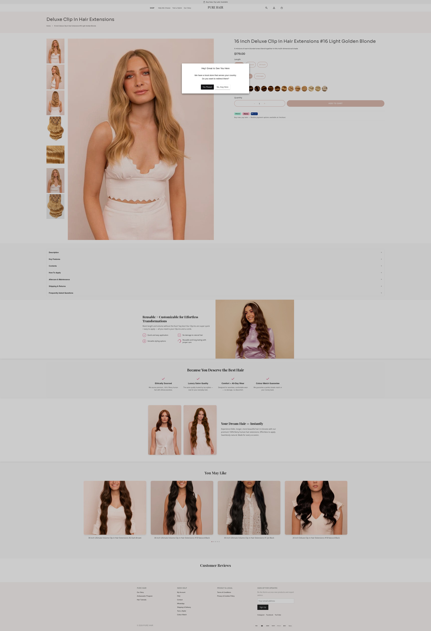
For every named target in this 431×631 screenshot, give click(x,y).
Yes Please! (207, 87)
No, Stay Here (222, 87)
